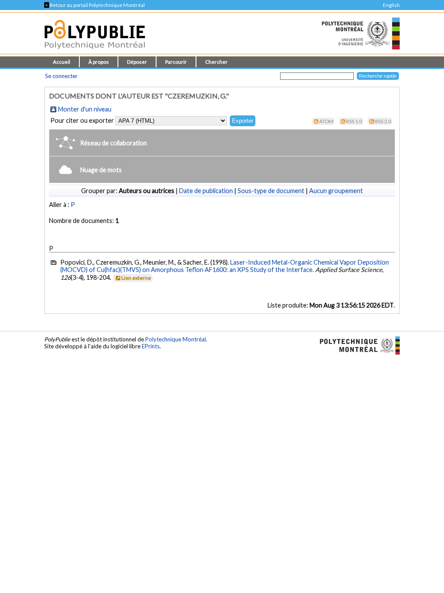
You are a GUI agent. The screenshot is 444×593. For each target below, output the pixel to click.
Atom (326, 121)
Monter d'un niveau (84, 109)
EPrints (151, 346)
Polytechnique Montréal (175, 339)
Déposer (137, 62)
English (391, 5)
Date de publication (206, 190)
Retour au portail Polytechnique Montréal (94, 5)
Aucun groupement (336, 190)
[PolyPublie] (94, 51)
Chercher (216, 62)
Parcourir (176, 62)
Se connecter (61, 75)
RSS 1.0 (354, 121)
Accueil (61, 62)
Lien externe (136, 278)
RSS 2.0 (383, 121)
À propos (98, 62)
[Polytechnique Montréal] (356, 344)
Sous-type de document (271, 190)
